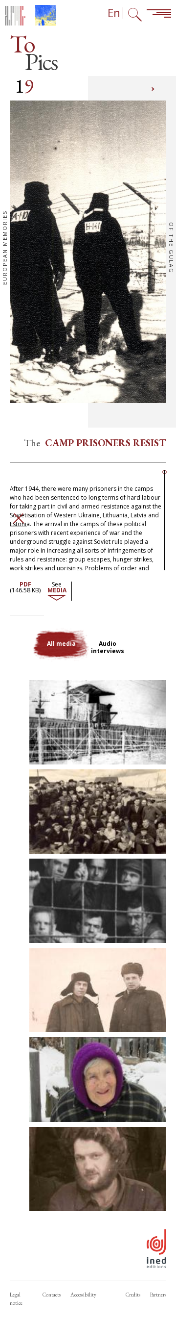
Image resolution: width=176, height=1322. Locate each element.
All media (61, 643)
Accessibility (83, 1294)
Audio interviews (107, 647)
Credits (133, 1294)
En (114, 13)
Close (18, 518)
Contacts (52, 1294)
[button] (97, 722)
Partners (158, 1294)
